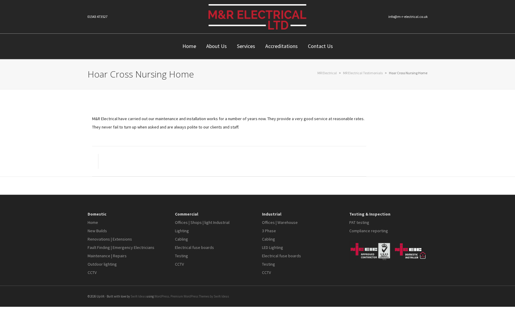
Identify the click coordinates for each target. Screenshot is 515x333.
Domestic (97, 214)
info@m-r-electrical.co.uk (408, 16)
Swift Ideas (138, 296)
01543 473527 (97, 16)
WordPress (161, 296)
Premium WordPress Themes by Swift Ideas (199, 296)
